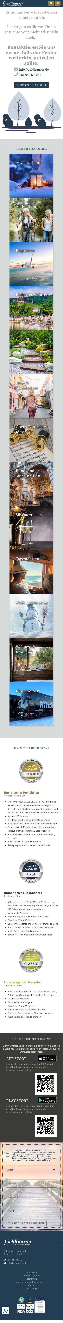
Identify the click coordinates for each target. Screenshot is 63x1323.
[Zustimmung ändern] (5, 1310)
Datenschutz (31, 1278)
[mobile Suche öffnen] (51, 3)
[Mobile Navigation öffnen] (58, 3)
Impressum (31, 1272)
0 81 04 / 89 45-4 (30, 75)
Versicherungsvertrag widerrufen (31, 1282)
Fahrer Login (31, 1288)
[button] (31, 1170)
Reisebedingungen (31, 1275)
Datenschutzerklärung (39, 1160)
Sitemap (31, 1285)
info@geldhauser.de (34, 70)
